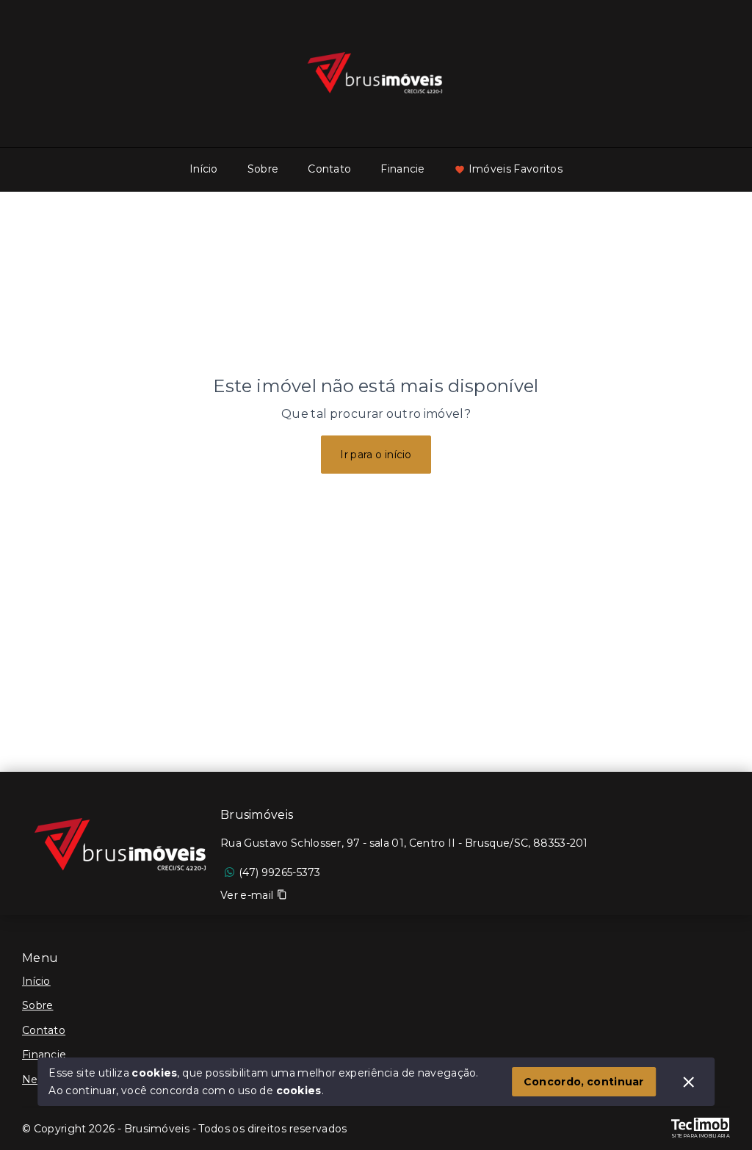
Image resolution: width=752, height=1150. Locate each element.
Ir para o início (376, 454)
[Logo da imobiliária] (121, 845)
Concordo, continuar (584, 1081)
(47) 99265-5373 (280, 872)
